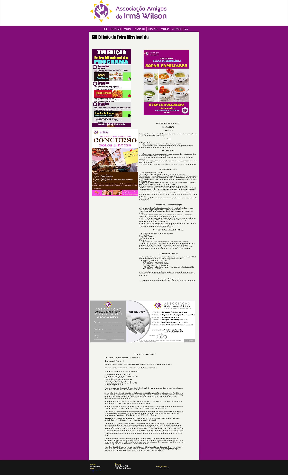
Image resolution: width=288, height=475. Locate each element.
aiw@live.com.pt (144, 181)
